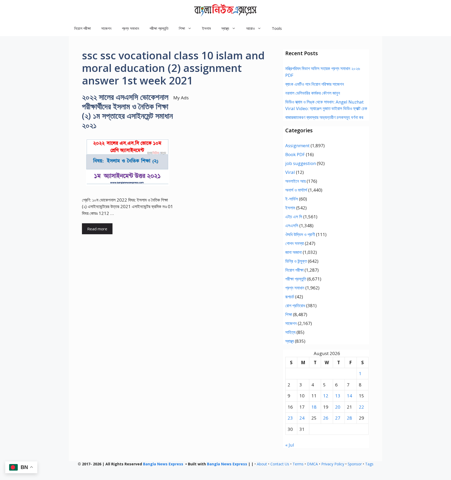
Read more (97, 228)
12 (325, 396)
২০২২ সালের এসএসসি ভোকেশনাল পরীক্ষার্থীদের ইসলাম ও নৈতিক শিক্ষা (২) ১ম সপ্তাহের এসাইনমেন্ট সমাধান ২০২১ (127, 111)
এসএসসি (291, 225)
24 (302, 418)
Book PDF (295, 154)
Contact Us (279, 463)
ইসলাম (206, 28)
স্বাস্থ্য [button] (225, 28)
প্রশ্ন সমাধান (130, 28)
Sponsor (355, 463)
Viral (290, 172)
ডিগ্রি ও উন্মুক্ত (296, 261)
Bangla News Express (163, 463)
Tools (277, 28)
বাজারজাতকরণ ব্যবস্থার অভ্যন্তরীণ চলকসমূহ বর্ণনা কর (324, 117)
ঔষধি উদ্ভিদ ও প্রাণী (300, 234)
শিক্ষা (288, 314)
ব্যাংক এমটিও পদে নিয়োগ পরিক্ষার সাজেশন (314, 84)
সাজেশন (106, 28)
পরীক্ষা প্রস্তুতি (159, 28)
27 (337, 418)
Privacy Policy (332, 463)
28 (349, 418)
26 (325, 418)
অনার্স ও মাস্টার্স (296, 190)
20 (337, 407)
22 (361, 407)
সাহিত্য (290, 332)
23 (290, 418)
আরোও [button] (250, 28)
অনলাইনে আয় (295, 181)
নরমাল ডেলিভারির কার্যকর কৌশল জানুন (312, 93)
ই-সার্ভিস (291, 199)
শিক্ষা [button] (182, 28)
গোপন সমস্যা (294, 243)
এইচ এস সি (293, 217)
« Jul (289, 445)
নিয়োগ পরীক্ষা (82, 28)
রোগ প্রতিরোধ (295, 305)
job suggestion (300, 163)
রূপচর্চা (289, 297)
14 (349, 396)
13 (337, 396)
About (262, 463)
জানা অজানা (293, 252)
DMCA (312, 463)
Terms (298, 463)
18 (314, 407)
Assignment (297, 145)
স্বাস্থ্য (289, 341)
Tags (369, 463)
